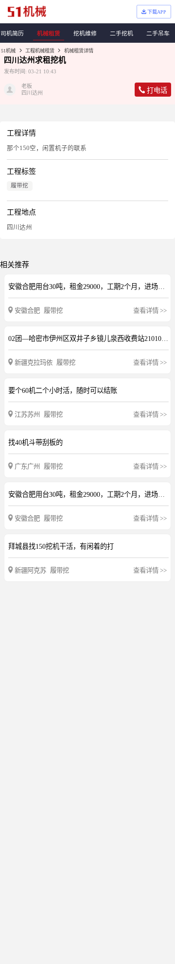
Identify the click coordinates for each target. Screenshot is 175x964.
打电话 (157, 90)
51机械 (8, 50)
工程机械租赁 (39, 50)
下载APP (156, 12)
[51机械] (27, 11)
